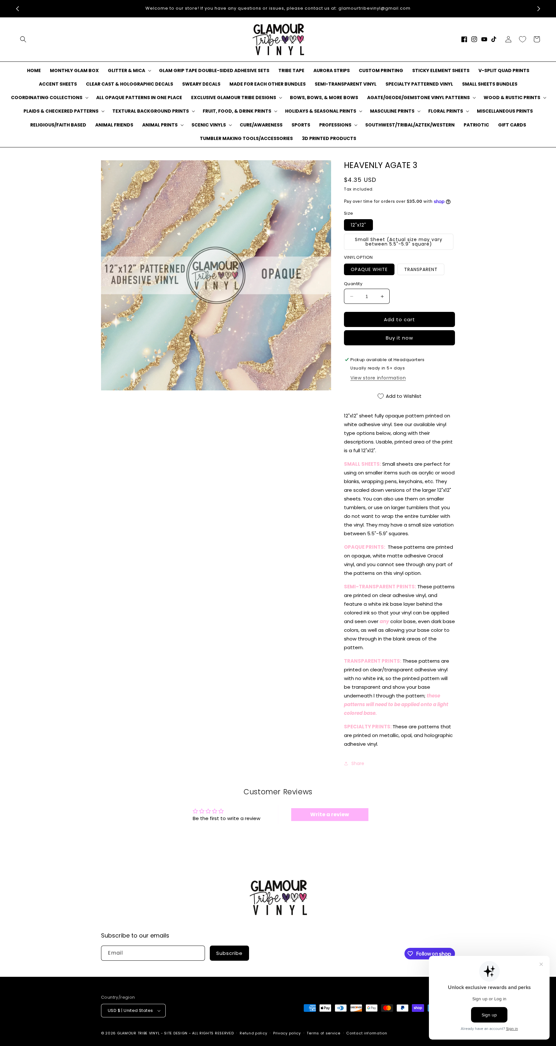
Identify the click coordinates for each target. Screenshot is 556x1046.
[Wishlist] (522, 39)
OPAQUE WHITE (369, 269)
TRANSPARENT (421, 269)
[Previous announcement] (17, 9)
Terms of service (323, 1033)
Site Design (176, 1033)
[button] (23, 39)
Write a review (329, 814)
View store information (378, 378)
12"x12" (358, 225)
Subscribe (229, 953)
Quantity (353, 284)
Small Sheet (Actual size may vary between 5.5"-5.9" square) (398, 241)
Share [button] (357, 763)
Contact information (366, 1033)
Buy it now (399, 337)
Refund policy (253, 1033)
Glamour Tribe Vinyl (138, 1033)
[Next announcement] (539, 9)
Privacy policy (287, 1033)
